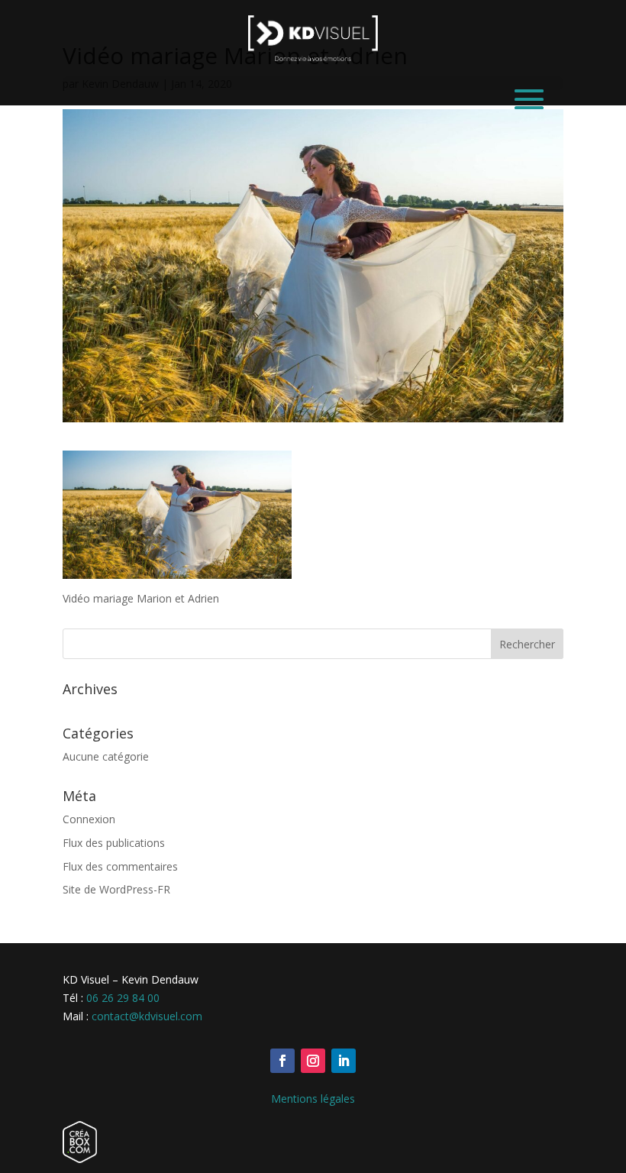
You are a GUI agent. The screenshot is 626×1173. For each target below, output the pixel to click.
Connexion (89, 819)
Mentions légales (313, 1098)
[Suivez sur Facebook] (282, 1061)
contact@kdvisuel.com (147, 1016)
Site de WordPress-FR (116, 889)
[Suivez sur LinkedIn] (343, 1061)
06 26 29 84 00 (123, 997)
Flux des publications (114, 842)
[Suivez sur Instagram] (313, 1061)
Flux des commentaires (120, 866)
